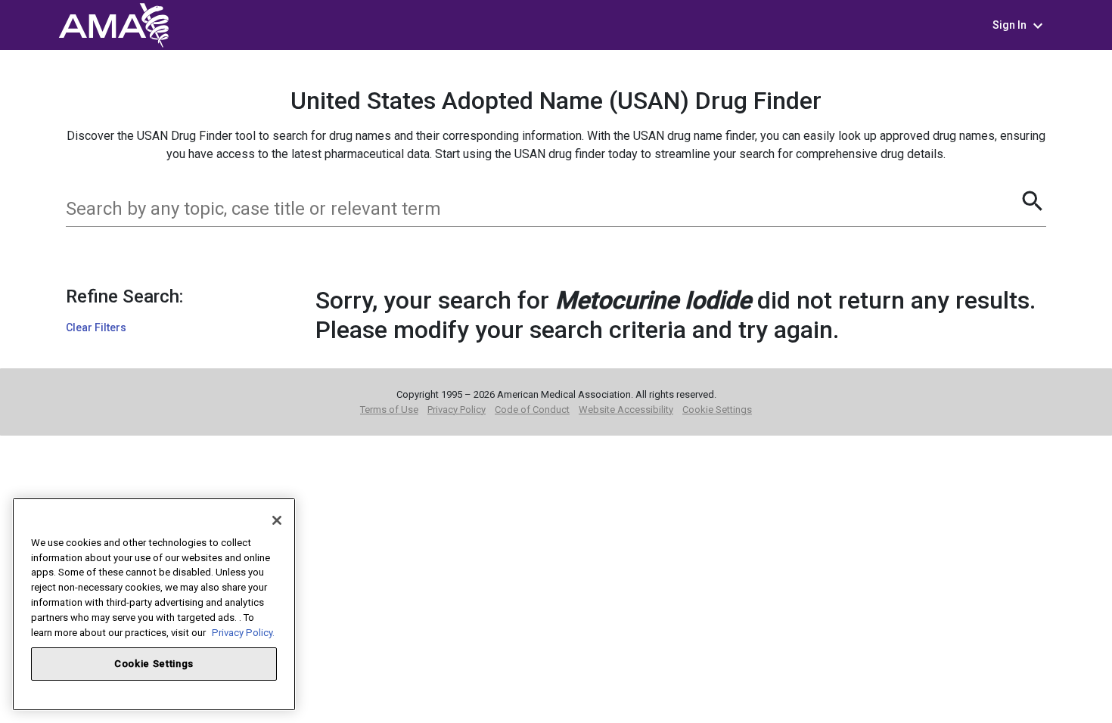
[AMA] (113, 24)
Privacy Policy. (243, 632)
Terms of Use (389, 409)
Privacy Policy (456, 409)
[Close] (277, 520)
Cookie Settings (717, 409)
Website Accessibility (626, 409)
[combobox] (542, 209)
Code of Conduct (532, 409)
